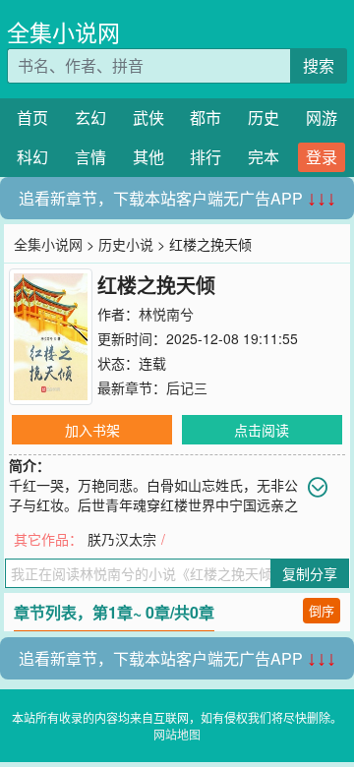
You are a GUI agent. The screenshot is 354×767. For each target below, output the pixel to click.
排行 (205, 157)
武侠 (148, 117)
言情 (90, 157)
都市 (205, 117)
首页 (32, 117)
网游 (321, 117)
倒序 (321, 610)
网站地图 (177, 734)
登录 (321, 157)
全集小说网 (63, 32)
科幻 (32, 157)
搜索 (318, 65)
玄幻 (90, 117)
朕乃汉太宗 (122, 539)
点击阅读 (261, 430)
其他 (148, 157)
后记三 (186, 387)
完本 (263, 157)
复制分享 (309, 573)
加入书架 (92, 430)
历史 (263, 117)
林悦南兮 (166, 314)
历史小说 (125, 244)
